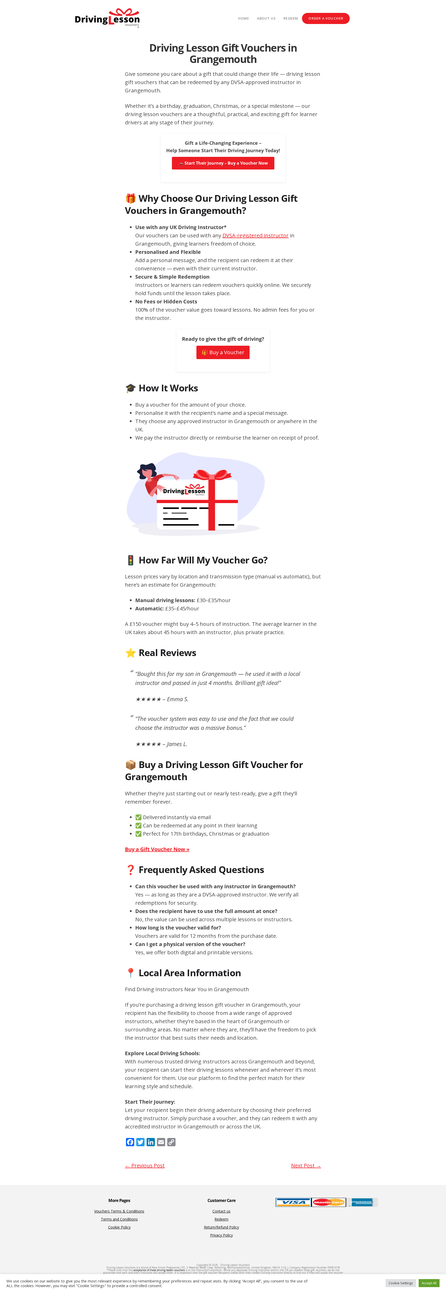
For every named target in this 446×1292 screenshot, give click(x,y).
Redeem (290, 18)
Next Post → (306, 1165)
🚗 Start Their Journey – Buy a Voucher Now (223, 163)
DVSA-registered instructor (255, 235)
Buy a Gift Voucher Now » (157, 849)
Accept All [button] (429, 1283)
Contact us (221, 1211)
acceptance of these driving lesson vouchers (159, 1270)
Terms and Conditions (119, 1219)
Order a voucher (325, 18)
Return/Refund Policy (221, 1227)
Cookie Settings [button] (401, 1283)
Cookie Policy (119, 1227)
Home (243, 18)
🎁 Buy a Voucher (223, 352)
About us (266, 18)
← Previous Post (145, 1165)
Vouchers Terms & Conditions (119, 1211)
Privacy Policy (221, 1235)
